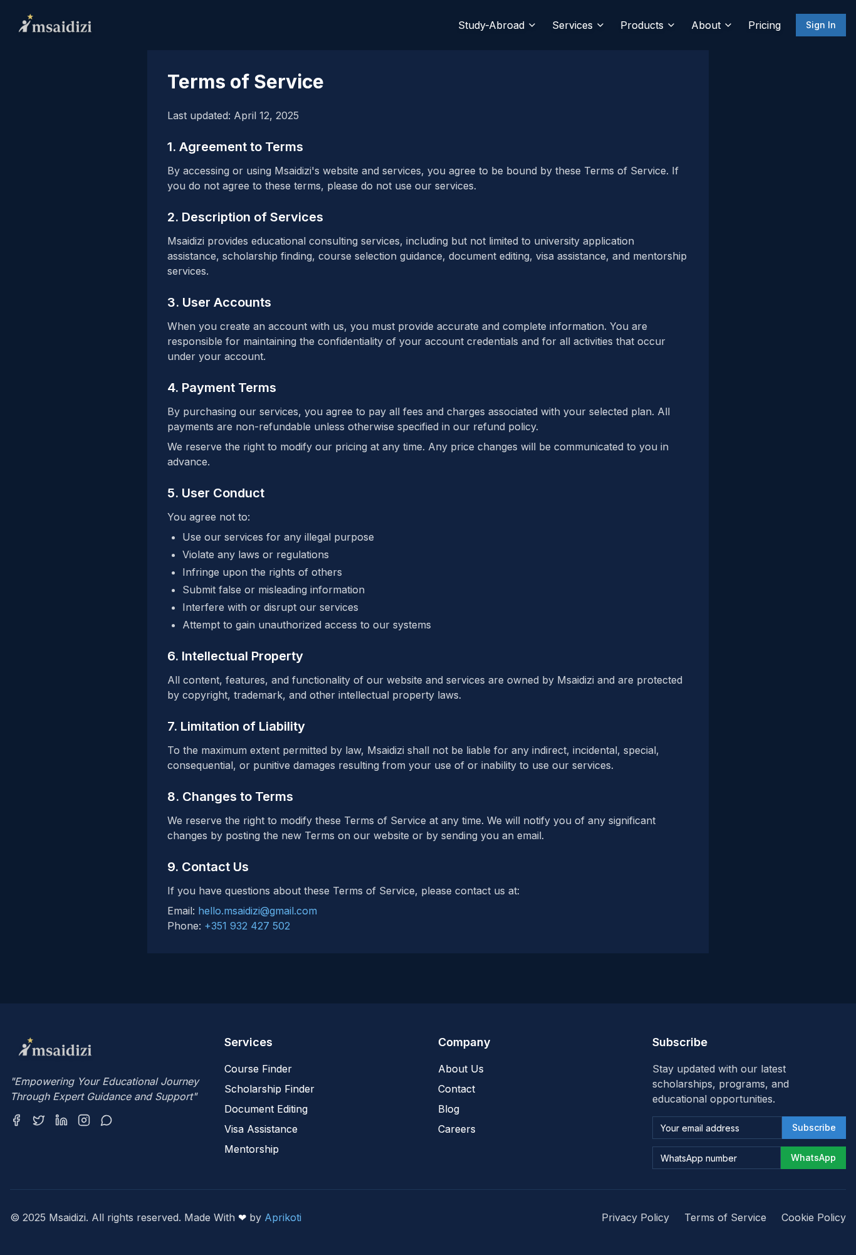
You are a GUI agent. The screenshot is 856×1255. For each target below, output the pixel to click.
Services (572, 25)
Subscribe (814, 1127)
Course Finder (258, 1068)
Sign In (821, 24)
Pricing (764, 25)
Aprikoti (282, 1217)
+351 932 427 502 (247, 925)
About (706, 25)
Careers (457, 1129)
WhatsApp (813, 1157)
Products (642, 25)
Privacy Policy (635, 1217)
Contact (456, 1089)
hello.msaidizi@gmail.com (257, 910)
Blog (448, 1109)
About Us (461, 1068)
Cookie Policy (813, 1217)
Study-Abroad (491, 25)
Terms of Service (725, 1217)
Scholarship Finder (269, 1089)
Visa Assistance (261, 1129)
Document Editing (266, 1109)
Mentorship (251, 1149)
